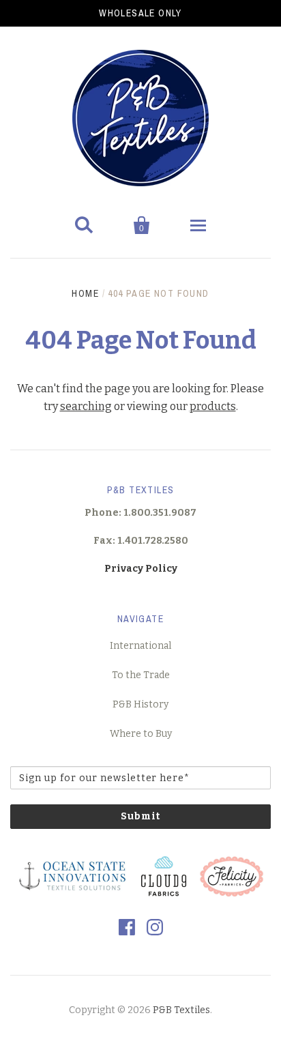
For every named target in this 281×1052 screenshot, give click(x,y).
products (213, 406)
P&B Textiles (181, 1010)
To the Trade (141, 675)
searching (86, 406)
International (140, 646)
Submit (140, 816)
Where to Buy (141, 734)
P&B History (140, 704)
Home (85, 293)
